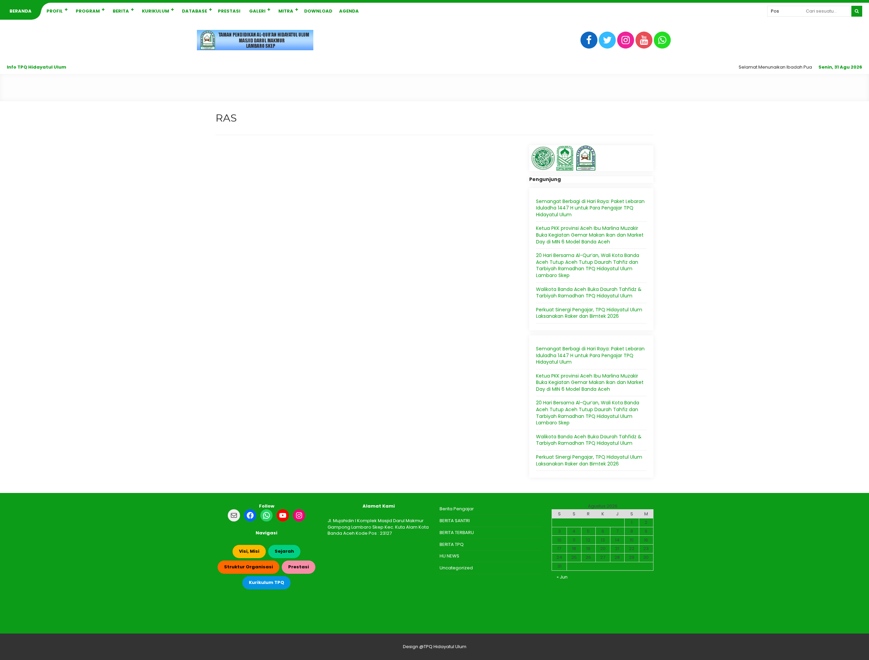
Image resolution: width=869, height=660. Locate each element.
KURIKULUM (155, 11)
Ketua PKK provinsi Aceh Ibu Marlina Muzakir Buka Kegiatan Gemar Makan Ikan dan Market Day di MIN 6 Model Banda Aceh (590, 235)
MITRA (285, 11)
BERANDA (21, 11)
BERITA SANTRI (455, 520)
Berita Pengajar (457, 509)
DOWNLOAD (318, 11)
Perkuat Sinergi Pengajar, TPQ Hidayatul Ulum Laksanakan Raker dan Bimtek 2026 (589, 313)
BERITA (121, 11)
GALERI (257, 11)
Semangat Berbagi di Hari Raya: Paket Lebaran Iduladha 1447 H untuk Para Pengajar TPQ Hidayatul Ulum (590, 208)
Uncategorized (456, 568)
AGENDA (349, 11)
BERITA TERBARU (457, 532)
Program (88, 11)
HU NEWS (449, 556)
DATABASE (194, 11)
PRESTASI (229, 11)
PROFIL (55, 11)
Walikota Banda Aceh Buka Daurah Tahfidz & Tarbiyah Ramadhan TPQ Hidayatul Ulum (589, 292)
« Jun (562, 577)
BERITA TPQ (452, 544)
